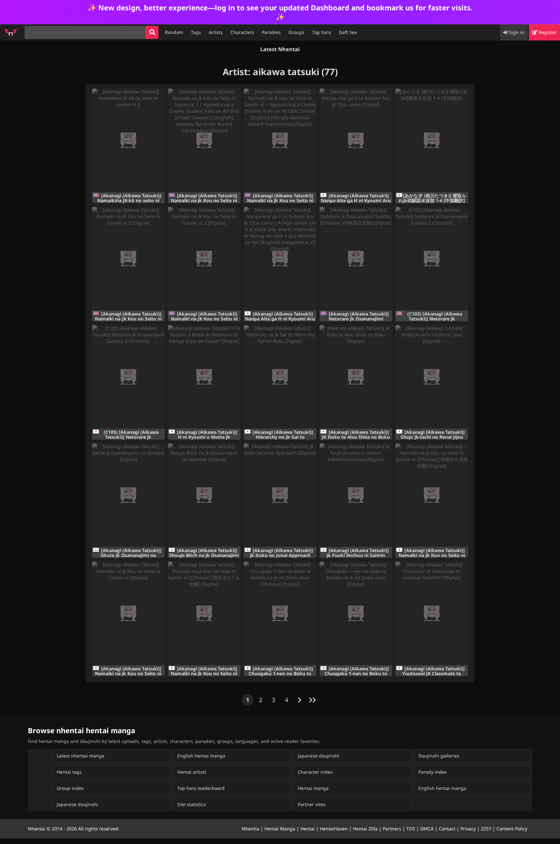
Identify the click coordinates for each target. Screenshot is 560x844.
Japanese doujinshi (318, 756)
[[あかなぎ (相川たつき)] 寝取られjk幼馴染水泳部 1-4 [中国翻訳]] (431, 140)
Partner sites (311, 804)
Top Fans (321, 32)
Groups (296, 32)
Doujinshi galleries (438, 756)
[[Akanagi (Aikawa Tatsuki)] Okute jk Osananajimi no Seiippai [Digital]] (128, 495)
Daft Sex (348, 32)
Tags (196, 32)
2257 (486, 829)
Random (174, 32)
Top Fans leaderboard (201, 788)
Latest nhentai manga (80, 756)
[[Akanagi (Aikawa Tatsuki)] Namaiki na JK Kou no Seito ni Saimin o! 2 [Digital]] (204, 258)
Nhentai (36, 829)
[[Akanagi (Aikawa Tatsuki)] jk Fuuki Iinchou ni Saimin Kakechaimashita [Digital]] (356, 495)
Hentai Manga (279, 829)
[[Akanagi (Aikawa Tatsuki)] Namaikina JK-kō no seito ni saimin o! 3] (128, 140)
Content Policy (511, 829)
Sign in (516, 32)
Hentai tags (69, 772)
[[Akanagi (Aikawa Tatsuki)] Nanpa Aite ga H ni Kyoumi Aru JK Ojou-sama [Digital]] (356, 140)
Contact (447, 829)
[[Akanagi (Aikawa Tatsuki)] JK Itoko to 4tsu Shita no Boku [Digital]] (356, 377)
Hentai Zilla (365, 829)
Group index (70, 788)
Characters (242, 32)
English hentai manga (201, 756)
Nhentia (250, 829)
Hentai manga (313, 788)
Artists (216, 32)
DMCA (427, 829)
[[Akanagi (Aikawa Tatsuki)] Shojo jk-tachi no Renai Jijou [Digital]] (431, 377)
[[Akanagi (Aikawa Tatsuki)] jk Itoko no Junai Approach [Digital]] (280, 495)
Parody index (432, 772)
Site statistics (191, 804)
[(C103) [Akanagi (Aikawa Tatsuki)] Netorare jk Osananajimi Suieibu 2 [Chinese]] (431, 258)
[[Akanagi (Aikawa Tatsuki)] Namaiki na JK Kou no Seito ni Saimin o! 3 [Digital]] (128, 258)
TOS (410, 829)
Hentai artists (191, 772)
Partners (392, 829)
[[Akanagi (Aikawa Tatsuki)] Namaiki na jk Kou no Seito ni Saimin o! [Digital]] (128, 613)
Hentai (307, 829)
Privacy (468, 829)
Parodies (271, 32)
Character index (315, 772)
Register (547, 32)
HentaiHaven (334, 829)
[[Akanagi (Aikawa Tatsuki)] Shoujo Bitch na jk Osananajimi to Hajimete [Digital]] (204, 495)
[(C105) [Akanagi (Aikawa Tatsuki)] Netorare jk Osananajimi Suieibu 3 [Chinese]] (128, 377)
